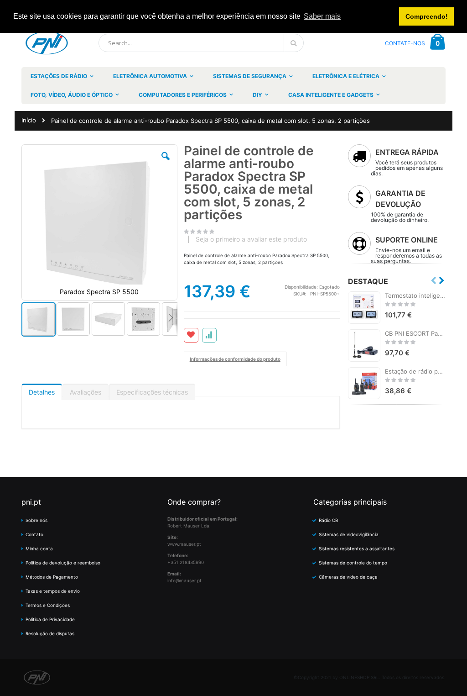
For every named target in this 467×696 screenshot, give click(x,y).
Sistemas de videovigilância (349, 534)
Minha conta (39, 548)
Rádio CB (328, 520)
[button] (165, 163)
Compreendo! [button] (426, 16)
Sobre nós (36, 520)
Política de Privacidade (50, 619)
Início (28, 120)
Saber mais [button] (322, 16)
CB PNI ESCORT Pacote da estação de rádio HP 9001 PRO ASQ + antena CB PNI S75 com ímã (415, 333)
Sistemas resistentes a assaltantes (356, 548)
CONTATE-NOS (405, 43)
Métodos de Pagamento (52, 577)
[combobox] (201, 43)
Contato (34, 534)
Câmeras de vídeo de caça (348, 577)
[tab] (41, 390)
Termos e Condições (48, 605)
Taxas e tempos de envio (53, 591)
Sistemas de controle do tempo (353, 562)
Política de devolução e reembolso (63, 562)
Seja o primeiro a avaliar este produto (251, 239)
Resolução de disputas (50, 633)
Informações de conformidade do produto (235, 359)
